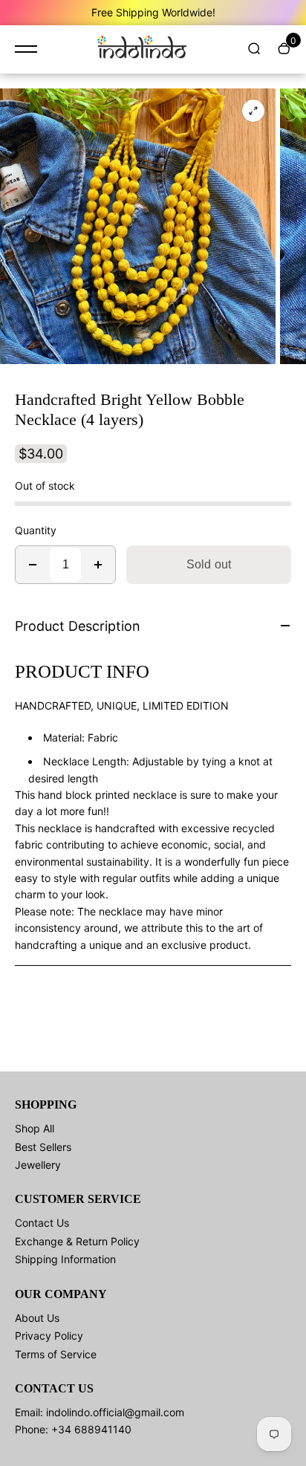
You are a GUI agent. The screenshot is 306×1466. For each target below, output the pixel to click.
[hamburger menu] (26, 49)
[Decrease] (33, 565)
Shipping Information (65, 1259)
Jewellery (38, 1164)
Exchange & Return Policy (77, 1241)
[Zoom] (253, 111)
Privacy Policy (49, 1335)
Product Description (77, 626)
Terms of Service (56, 1354)
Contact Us (42, 1222)
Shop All (34, 1128)
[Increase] (98, 565)
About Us (37, 1317)
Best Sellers (43, 1147)
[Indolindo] (141, 49)
